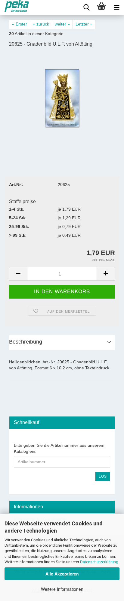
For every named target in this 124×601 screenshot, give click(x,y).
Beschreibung (25, 342)
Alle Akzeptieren (62, 574)
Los (103, 476)
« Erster (19, 24)
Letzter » (84, 24)
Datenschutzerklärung (99, 562)
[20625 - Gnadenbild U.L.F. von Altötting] (62, 97)
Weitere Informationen (62, 589)
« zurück (41, 24)
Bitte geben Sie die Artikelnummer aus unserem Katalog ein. (59, 448)
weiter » (62, 24)
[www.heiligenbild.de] (14, 7)
